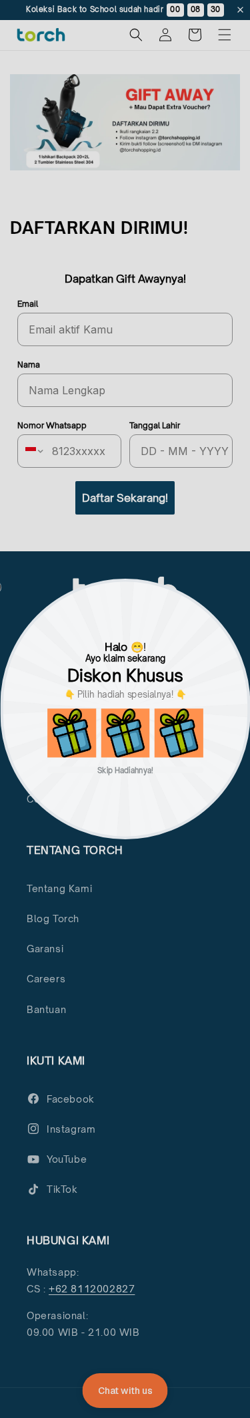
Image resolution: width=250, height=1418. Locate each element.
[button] (71, 732)
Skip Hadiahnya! (125, 769)
